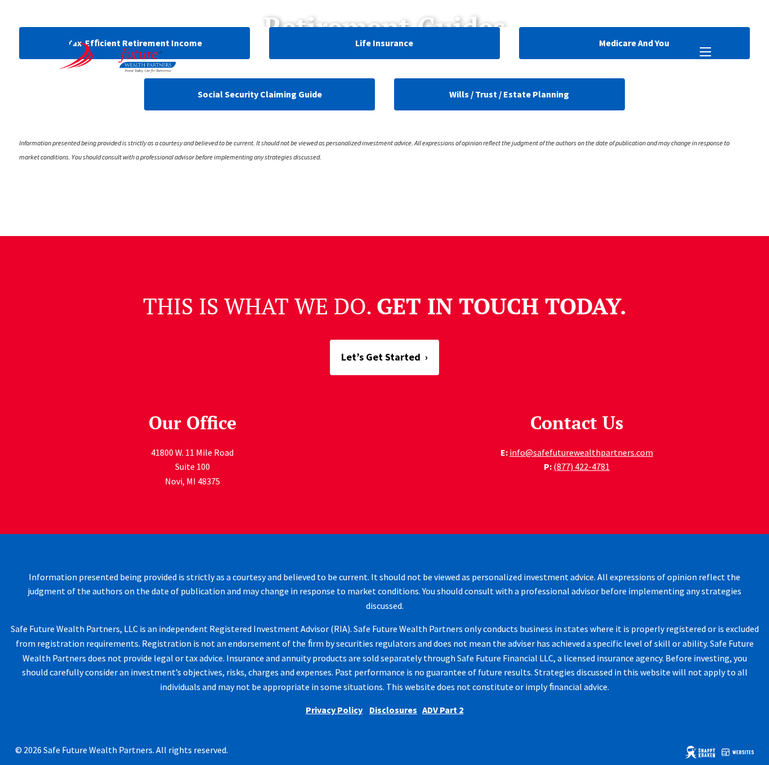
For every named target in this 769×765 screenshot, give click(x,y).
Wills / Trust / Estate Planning (509, 94)
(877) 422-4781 (581, 466)
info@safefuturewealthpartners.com (581, 452)
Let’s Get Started (384, 356)
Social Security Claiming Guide (260, 94)
